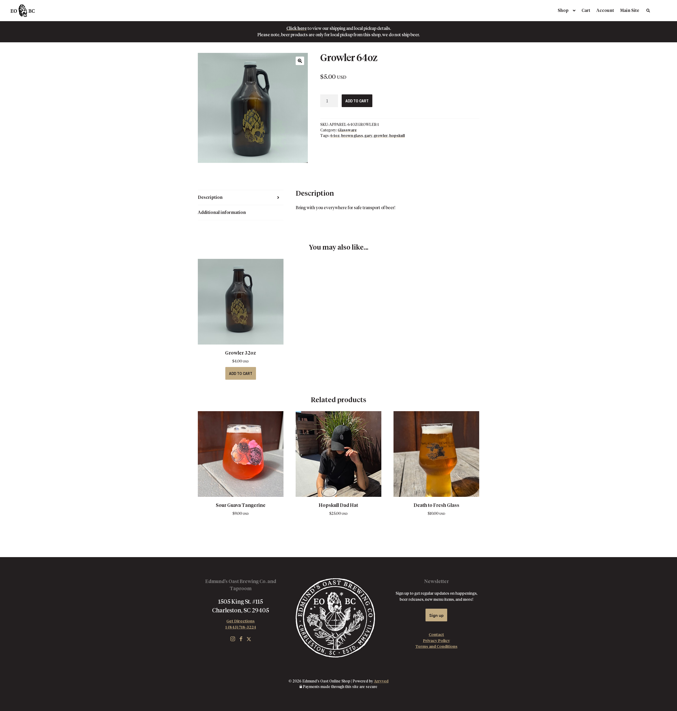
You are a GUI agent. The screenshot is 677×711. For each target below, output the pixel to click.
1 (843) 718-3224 (240, 627)
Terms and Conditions (436, 647)
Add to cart (357, 101)
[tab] (240, 197)
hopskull (397, 136)
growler (381, 136)
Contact (436, 635)
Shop (563, 10)
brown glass (352, 136)
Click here (296, 28)
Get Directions (240, 621)
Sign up (436, 615)
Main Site (629, 10)
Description (210, 197)
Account (605, 10)
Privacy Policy (436, 641)
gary (368, 136)
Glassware (347, 130)
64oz (335, 136)
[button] (300, 61)
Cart (586, 10)
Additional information (222, 212)
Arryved (381, 681)
